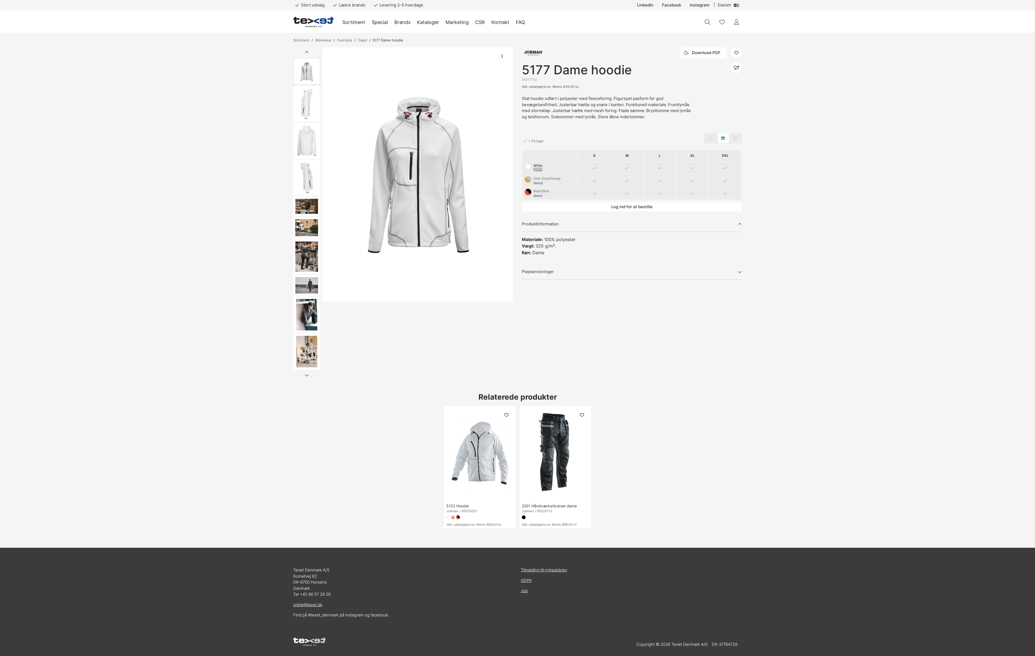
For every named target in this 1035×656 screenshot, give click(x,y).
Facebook (671, 5)
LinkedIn (645, 5)
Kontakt (500, 22)
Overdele (344, 40)
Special (380, 22)
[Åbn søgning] (707, 22)
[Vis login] (737, 22)
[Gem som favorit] (722, 22)
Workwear (323, 40)
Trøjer (362, 40)
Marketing (457, 22)
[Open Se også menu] (736, 67)
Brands (402, 22)
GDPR (526, 580)
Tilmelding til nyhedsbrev (544, 570)
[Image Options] (502, 56)
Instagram (699, 5)
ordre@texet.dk (307, 604)
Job (524, 590)
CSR (480, 22)
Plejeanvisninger (538, 271)
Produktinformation (540, 223)
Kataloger (428, 22)
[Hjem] (313, 22)
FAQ (520, 22)
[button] (417, 174)
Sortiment (353, 22)
